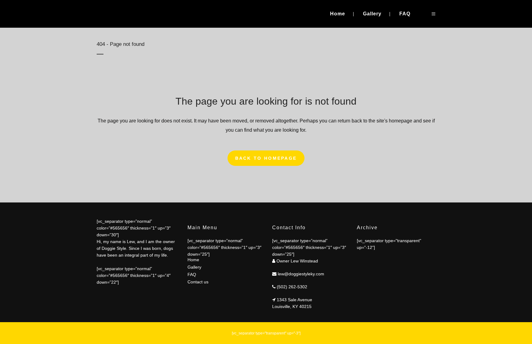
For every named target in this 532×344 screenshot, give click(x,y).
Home (193, 260)
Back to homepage (266, 158)
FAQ (191, 274)
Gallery (194, 267)
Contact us (197, 282)
